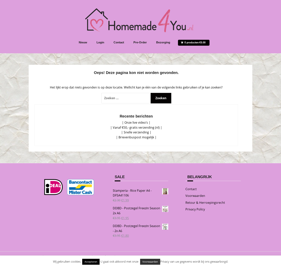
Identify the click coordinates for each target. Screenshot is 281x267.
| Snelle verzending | (136, 132)
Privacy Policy (195, 209)
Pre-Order (140, 42)
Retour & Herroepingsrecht (205, 202)
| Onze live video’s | (136, 122)
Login (100, 42)
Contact (119, 42)
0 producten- (194, 42)
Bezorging (163, 42)
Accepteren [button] (90, 261)
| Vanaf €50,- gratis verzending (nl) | (136, 127)
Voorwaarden (195, 196)
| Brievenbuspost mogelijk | (136, 137)
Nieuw (83, 42)
